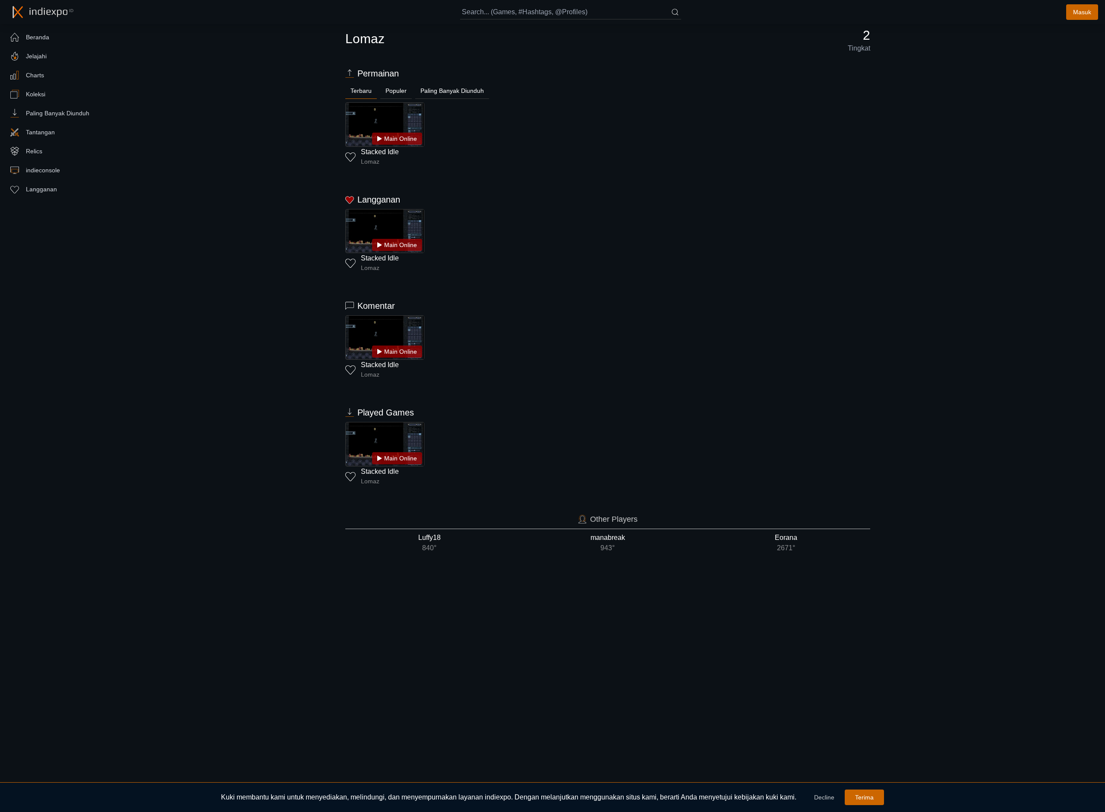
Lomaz (370, 161)
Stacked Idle (380, 151)
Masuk (1082, 12)
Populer (396, 90)
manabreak (607, 543)
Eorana (786, 543)
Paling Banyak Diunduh (452, 90)
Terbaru (361, 90)
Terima (864, 797)
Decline (824, 797)
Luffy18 (429, 543)
